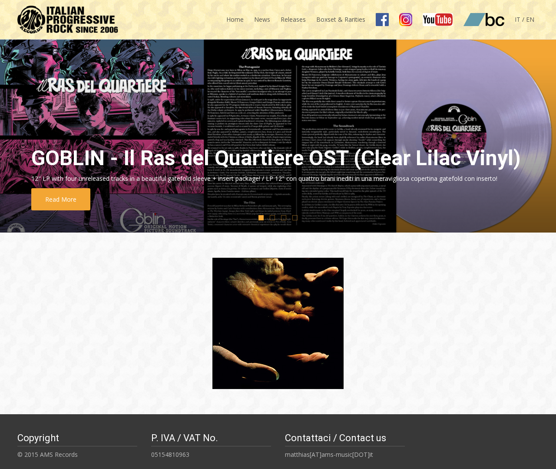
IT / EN (524, 19)
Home (235, 19)
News (262, 19)
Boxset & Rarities (340, 19)
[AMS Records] (64, 17)
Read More (60, 199)
